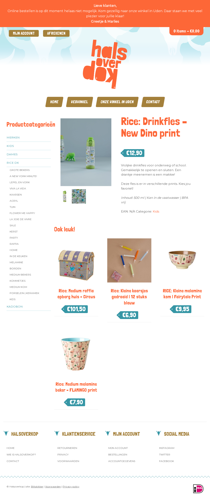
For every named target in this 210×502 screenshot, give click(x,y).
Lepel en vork (20, 182)
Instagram (166, 447)
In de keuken (18, 256)
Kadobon (15, 306)
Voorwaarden (68, 461)
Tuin (12, 206)
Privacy (62, 454)
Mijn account (24, 33)
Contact (153, 101)
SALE (13, 225)
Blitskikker (37, 486)
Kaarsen (16, 194)
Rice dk (13, 162)
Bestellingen (117, 454)
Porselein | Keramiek (24, 293)
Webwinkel (80, 101)
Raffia (14, 243)
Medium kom (18, 286)
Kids (10, 146)
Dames (12, 154)
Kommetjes (17, 280)
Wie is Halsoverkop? (21, 454)
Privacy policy (71, 486)
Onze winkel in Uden (117, 101)
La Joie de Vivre (21, 219)
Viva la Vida (18, 188)
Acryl (14, 200)
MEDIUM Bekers (20, 274)
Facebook (166, 461)
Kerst (14, 231)
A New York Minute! (23, 176)
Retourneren (67, 447)
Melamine (16, 262)
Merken (13, 137)
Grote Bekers (20, 170)
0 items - (186, 31)
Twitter (164, 454)
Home (54, 101)
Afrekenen (56, 33)
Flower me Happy (22, 213)
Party (14, 237)
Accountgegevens (121, 461)
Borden (15, 268)
